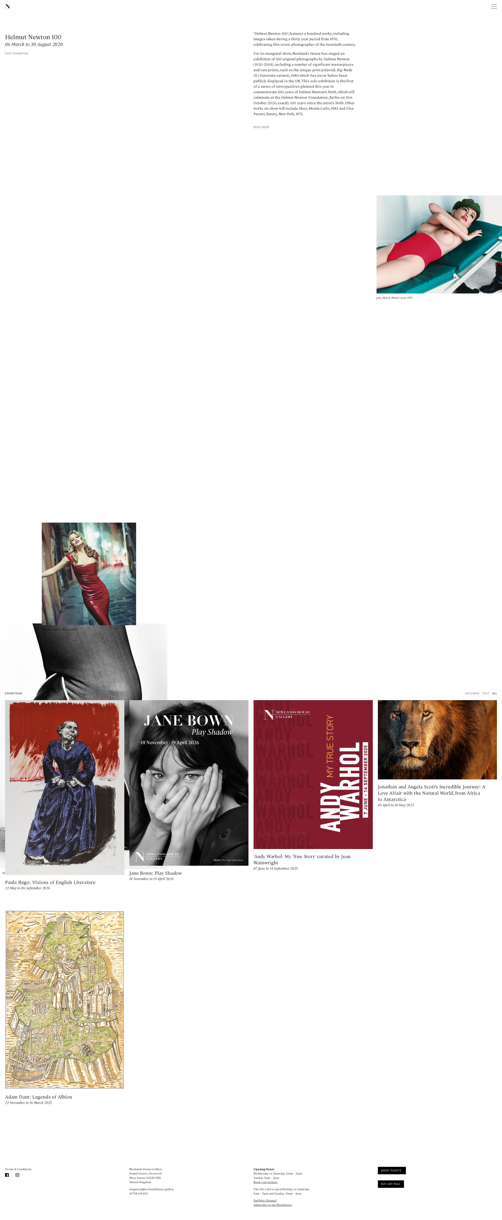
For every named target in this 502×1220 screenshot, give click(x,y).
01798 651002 (138, 1193)
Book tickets (391, 1170)
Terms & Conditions (18, 1169)
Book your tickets (265, 1182)
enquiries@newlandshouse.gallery (151, 1189)
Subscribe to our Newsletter (273, 1204)
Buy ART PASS (390, 1184)
